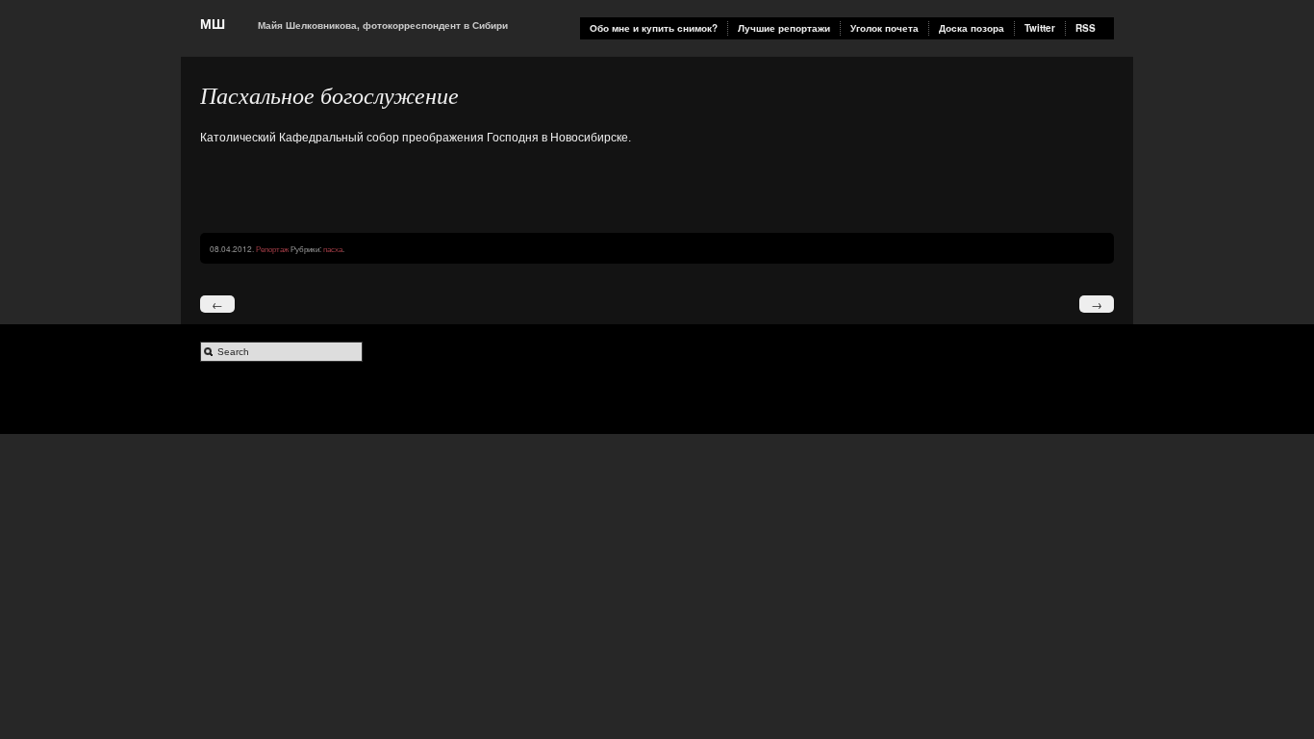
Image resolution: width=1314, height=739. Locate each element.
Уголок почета (884, 28)
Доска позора (971, 28)
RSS (1085, 28)
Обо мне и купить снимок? (654, 28)
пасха (332, 248)
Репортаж (272, 248)
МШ (212, 23)
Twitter (1039, 28)
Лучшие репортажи (784, 28)
